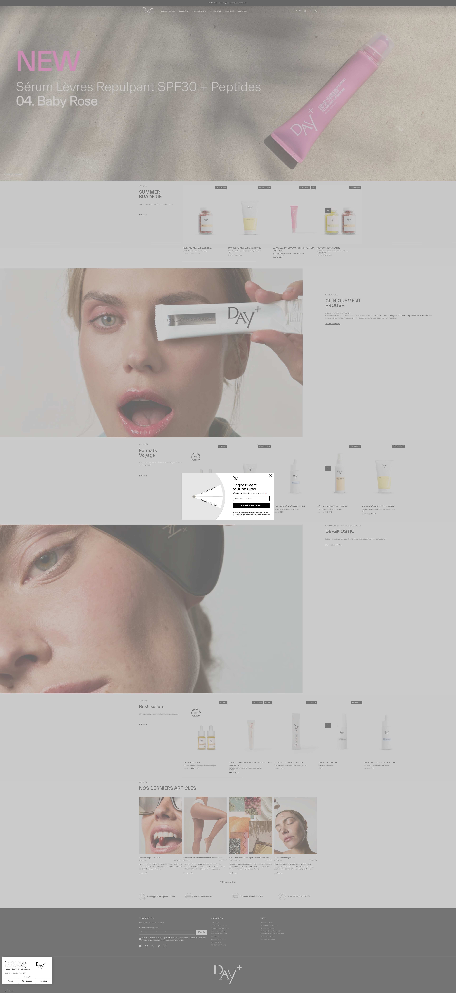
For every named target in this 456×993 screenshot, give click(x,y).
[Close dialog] (270, 475)
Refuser (11, 981)
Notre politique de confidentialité (15, 973)
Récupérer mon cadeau (251, 505)
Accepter (44, 981)
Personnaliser (27, 981)
